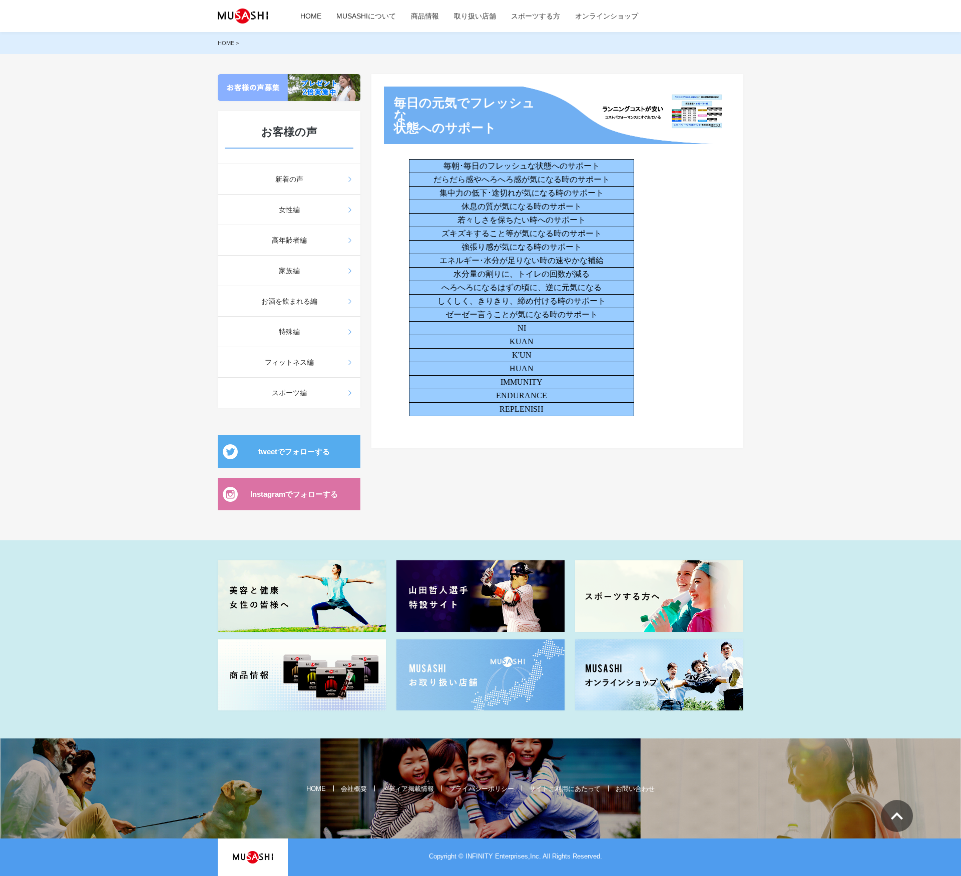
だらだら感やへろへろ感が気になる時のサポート (521, 179)
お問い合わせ (635, 788)
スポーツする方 (535, 16)
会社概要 (354, 788)
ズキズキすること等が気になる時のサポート (521, 233)
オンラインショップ (606, 16)
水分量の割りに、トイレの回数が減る (521, 274)
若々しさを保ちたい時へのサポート (521, 220)
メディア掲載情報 (408, 788)
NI (522, 328)
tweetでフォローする (294, 451)
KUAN (522, 341)
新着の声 (289, 179)
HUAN (522, 368)
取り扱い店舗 (475, 16)
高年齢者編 (289, 240)
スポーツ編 (289, 393)
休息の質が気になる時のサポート (521, 206)
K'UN (522, 355)
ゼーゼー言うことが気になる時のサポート (521, 314)
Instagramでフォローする (294, 494)
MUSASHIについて (366, 16)
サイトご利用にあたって (565, 788)
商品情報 (425, 16)
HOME (310, 16)
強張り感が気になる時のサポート (521, 247)
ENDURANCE (521, 395)
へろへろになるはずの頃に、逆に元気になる (521, 287)
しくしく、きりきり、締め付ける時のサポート (521, 301)
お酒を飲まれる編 (289, 301)
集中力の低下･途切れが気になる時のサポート (521, 193)
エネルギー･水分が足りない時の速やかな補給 (521, 260)
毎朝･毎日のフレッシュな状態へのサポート (521, 166)
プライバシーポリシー (481, 788)
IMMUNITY (522, 382)
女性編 (289, 210)
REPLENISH (522, 409)
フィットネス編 (289, 362)
